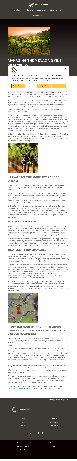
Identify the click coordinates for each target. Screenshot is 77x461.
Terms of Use (54, 443)
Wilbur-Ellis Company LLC (23, 443)
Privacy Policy (45, 80)
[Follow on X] (34, 433)
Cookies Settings (18, 85)
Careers (53, 426)
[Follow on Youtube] (42, 433)
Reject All (44, 85)
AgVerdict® (30, 198)
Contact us (37, 16)
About (23, 419)
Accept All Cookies (58, 85)
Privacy (54, 446)
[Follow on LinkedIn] (30, 433)
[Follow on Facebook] (38, 433)
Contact (54, 419)
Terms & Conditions (23, 446)
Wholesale (54, 422)
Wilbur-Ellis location (15, 388)
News (23, 426)
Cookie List (23, 450)
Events (23, 422)
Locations (41, 10)
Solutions (29, 10)
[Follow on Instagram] (46, 433)
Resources (53, 10)
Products (17, 10)
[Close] (66, 68)
